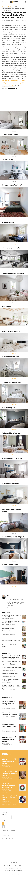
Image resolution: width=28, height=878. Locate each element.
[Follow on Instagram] (14, 862)
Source (14, 130)
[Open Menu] (2, 2)
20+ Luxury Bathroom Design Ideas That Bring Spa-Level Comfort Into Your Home (11, 639)
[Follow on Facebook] (11, 862)
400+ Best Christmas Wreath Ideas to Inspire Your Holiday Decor (11, 668)
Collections (10, 7)
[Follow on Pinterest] (9, 608)
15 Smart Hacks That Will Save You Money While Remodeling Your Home (11, 628)
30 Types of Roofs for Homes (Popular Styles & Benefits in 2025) (11, 616)
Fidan (4, 20)
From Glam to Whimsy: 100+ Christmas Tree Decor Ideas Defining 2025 (11, 662)
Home (3, 7)
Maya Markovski (6, 743)
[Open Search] (25, 2)
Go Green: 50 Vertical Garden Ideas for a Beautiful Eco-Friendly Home (10, 680)
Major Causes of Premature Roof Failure (10, 633)
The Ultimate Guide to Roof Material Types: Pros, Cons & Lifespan (11, 622)
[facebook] (7, 608)
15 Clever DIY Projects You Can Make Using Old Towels (11, 645)
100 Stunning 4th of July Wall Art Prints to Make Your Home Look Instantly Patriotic (11, 656)
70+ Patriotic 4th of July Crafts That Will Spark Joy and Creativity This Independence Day (11, 687)
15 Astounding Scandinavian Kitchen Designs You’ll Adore (14, 80)
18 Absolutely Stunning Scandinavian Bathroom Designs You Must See (14, 83)
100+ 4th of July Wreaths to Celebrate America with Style (10, 674)
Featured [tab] (5, 754)
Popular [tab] (10, 754)
